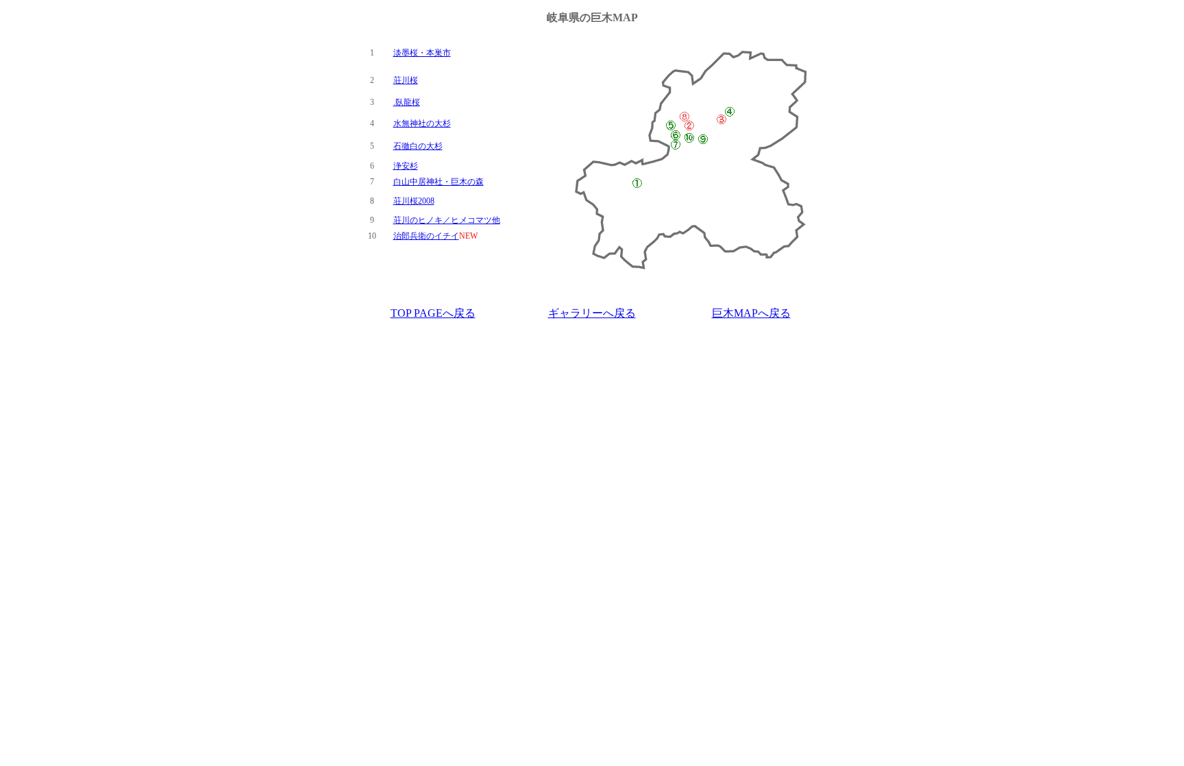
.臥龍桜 (406, 102)
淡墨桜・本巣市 (422, 53)
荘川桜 (405, 80)
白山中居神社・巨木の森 (438, 182)
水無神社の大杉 (422, 123)
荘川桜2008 (413, 201)
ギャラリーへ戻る (592, 313)
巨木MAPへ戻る (751, 313)
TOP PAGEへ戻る (433, 313)
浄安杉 (405, 166)
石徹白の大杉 (418, 146)
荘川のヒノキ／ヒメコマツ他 (446, 220)
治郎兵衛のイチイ (426, 236)
